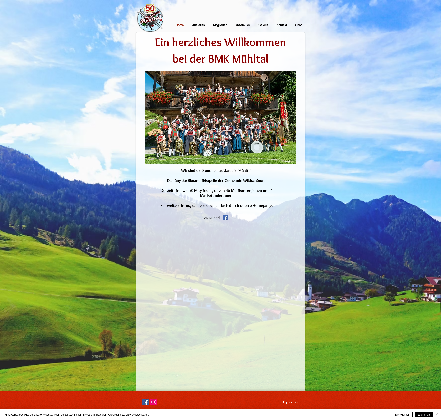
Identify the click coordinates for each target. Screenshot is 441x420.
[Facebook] (145, 402)
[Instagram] (153, 402)
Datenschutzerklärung (138, 414)
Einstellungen (402, 414)
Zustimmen (424, 414)
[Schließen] (437, 414)
